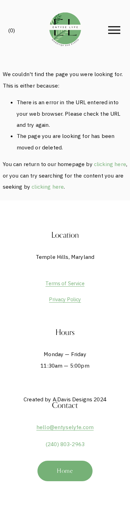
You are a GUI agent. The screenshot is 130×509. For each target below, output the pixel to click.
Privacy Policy (65, 299)
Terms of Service (65, 283)
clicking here (110, 164)
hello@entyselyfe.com (65, 427)
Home (65, 470)
